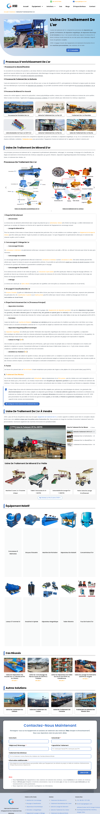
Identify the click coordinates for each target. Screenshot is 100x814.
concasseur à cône (66, 259)
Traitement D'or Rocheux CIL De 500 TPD (82, 444)
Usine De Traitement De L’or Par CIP (50, 115)
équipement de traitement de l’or (47, 417)
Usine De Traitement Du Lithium (14, 710)
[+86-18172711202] (51, 2)
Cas (60, 6)
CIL (26, 352)
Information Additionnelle (18, 760)
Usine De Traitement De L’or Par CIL (50, 133)
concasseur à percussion (46, 271)
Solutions (50, 6)
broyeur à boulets (11, 292)
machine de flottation (25, 322)
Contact (92, 6)
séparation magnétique (12, 332)
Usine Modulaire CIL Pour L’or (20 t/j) (18, 133)
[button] (6, 34)
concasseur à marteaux (49, 259)
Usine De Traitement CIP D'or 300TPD (82, 431)
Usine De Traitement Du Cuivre (38, 710)
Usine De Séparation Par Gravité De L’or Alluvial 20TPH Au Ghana (14, 676)
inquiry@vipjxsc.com (80, 1)
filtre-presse (61, 378)
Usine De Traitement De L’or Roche (81, 133)
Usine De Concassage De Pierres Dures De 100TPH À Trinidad (38, 676)
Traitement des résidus (15, 375)
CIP (21, 340)
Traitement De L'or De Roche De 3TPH (82, 436)
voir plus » (14, 680)
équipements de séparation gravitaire (60, 310)
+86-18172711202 (56, 1)
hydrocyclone (39, 295)
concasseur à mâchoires (13, 250)
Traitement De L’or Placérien (81, 115)
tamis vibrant (25, 283)
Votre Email (55, 738)
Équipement (36, 6)
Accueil (26, 6)
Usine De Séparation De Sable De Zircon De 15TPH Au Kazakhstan (61, 676)
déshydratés (38, 378)
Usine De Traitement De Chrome (61, 710)
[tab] (81, 432)
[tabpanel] (35, 442)
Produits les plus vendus (31, 796)
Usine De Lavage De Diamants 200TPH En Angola (85, 676)
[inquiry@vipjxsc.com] (74, 1)
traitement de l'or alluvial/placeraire (82, 440)
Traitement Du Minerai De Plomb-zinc (85, 710)
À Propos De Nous (79, 6)
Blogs (68, 6)
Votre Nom (12, 738)
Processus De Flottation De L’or (18, 115)
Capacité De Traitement (60, 745)
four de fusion (28, 369)
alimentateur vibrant (56, 223)
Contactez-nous (27, 139)
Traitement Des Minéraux (18, 753)
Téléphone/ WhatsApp (17, 745)
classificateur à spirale (24, 295)
